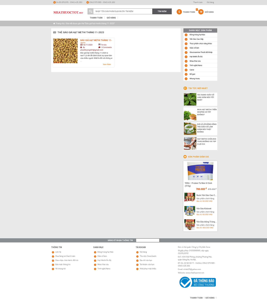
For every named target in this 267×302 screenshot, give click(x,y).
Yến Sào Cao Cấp (196, 39)
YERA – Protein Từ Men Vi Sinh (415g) (198, 184)
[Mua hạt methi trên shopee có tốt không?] (190, 114)
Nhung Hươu (195, 78)
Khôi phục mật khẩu (148, 269)
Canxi (192, 70)
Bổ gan (192, 74)
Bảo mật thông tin (63, 265)
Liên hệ (58, 252)
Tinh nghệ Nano (196, 65)
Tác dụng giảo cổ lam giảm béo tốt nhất (205, 97)
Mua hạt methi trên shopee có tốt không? (207, 112)
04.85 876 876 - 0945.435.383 (69, 2)
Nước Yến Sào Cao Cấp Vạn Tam (206, 195)
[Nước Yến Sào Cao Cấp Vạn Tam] (189, 198)
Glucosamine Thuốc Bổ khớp (201, 52)
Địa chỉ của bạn (146, 260)
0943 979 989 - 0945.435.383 (102, 2)
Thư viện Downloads (148, 256)
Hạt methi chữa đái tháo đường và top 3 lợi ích (206, 141)
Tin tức (104, 45)
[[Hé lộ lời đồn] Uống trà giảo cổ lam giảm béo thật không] (190, 128)
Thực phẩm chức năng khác (201, 43)
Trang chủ (60, 23)
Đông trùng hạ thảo (197, 35)
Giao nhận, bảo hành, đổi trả (66, 260)
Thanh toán (198, 2)
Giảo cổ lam (194, 48)
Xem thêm (107, 64)
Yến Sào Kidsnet (203, 208)
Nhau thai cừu (195, 61)
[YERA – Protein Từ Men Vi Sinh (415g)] (200, 171)
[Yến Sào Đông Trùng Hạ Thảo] (189, 224)
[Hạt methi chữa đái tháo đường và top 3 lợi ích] (190, 143)
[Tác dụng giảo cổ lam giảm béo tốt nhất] (190, 99)
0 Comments (107, 47)
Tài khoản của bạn (147, 265)
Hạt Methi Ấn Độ (196, 57)
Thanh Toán (189, 12)
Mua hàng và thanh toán (65, 256)
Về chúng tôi (60, 269)
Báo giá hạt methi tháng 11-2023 (96, 41)
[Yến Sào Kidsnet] (189, 211)
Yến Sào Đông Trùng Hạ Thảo (206, 222)
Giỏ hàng (210, 2)
